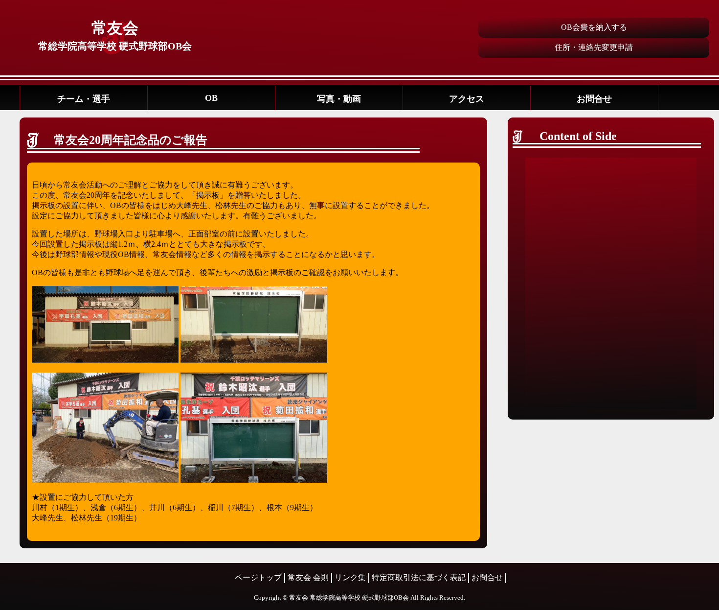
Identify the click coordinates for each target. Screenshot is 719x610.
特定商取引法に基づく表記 (419, 577)
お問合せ (594, 99)
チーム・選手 (83, 99)
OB (211, 98)
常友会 (114, 28)
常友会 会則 (308, 577)
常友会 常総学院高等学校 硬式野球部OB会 (349, 597)
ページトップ (258, 577)
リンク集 (350, 577)
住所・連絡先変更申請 (594, 47)
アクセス (466, 99)
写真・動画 (339, 99)
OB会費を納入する (594, 27)
